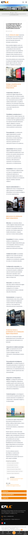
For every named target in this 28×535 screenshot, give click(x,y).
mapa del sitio (12, 528)
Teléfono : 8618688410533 (8, 516)
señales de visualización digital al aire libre (14, 471)
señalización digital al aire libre (12, 467)
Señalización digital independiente (13, 473)
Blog (16, 12)
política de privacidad (6, 529)
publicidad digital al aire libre (12, 465)
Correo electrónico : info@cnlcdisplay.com (11, 519)
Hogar (12, 12)
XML (17, 528)
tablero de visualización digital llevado (14, 469)
